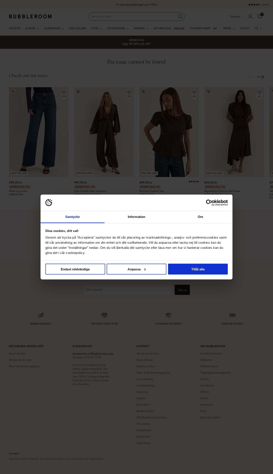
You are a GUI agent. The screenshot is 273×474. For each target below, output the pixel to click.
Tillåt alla (198, 269)
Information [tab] (136, 217)
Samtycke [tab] (72, 217)
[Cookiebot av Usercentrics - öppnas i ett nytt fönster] (209, 203)
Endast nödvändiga (75, 269)
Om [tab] (200, 217)
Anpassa (134, 269)
